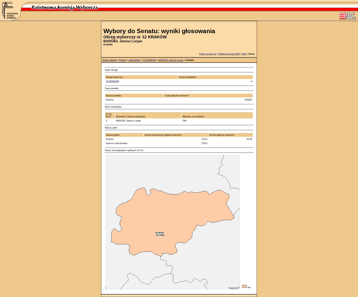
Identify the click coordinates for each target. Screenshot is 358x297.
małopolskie (134, 60)
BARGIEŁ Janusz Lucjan (170, 60)
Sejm (244, 54)
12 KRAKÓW (149, 60)
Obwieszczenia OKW (229, 54)
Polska (122, 60)
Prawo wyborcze (207, 54)
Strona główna (109, 60)
